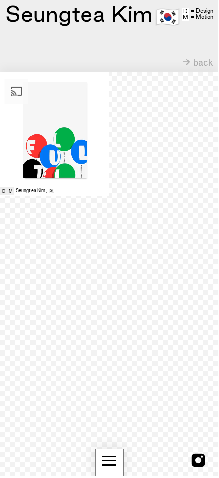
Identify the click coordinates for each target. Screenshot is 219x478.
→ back (197, 62)
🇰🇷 (167, 16)
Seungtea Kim (30, 190)
